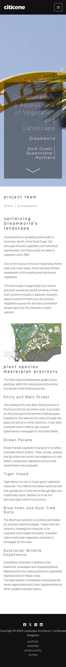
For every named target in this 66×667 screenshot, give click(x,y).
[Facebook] (24, 624)
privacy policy (33, 650)
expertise (33, 646)
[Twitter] (30, 624)
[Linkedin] (41, 624)
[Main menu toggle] (58, 7)
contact (33, 654)
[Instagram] (35, 624)
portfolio (33, 641)
